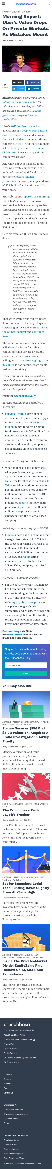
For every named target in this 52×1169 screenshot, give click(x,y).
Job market (18, 804)
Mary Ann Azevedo (10, 746)
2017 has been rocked (24, 126)
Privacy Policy (9, 1044)
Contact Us (8, 1092)
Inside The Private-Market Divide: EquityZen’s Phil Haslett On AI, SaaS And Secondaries (24, 967)
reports (23, 502)
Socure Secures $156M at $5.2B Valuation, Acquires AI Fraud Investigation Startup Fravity (26, 734)
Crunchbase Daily (25, 396)
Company (8, 1074)
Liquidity (16, 12)
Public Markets (40, 804)
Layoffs (28, 804)
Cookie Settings (10, 1053)
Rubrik (9, 535)
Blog (5, 1088)
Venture (27, 725)
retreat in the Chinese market (25, 330)
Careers (7, 1079)
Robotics (22, 957)
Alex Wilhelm (8, 40)
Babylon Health (14, 414)
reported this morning (36, 196)
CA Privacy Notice (11, 1062)
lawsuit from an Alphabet (24, 137)
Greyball (19, 148)
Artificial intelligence (12, 722)
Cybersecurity (32, 722)
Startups (26, 12)
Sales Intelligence (11, 1149)
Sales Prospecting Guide (14, 1153)
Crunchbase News (10, 820)
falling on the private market (19, 102)
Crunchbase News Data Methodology (19, 1039)
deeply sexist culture (34, 130)
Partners (7, 1083)
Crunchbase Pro (10, 1104)
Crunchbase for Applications (15, 1114)
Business (6, 12)
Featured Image (11, 631)
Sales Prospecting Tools (14, 1158)
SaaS (9, 725)
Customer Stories (11, 1118)
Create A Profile (10, 1144)
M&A (4, 725)
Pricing (6, 1123)
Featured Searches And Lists (16, 1135)
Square (21, 507)
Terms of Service (11, 1048)
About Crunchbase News (14, 1034)
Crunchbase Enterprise (13, 1109)
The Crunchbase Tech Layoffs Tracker (20, 812)
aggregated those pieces (27, 602)
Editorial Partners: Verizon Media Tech (20, 1030)
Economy (6, 804)
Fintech (44, 722)
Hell (10, 148)
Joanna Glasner (9, 897)
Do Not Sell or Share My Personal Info (20, 1057)
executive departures (15, 135)
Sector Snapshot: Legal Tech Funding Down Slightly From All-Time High (25, 888)
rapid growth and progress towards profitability (21, 115)
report (26, 556)
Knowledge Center (11, 1140)
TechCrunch (15, 634)
